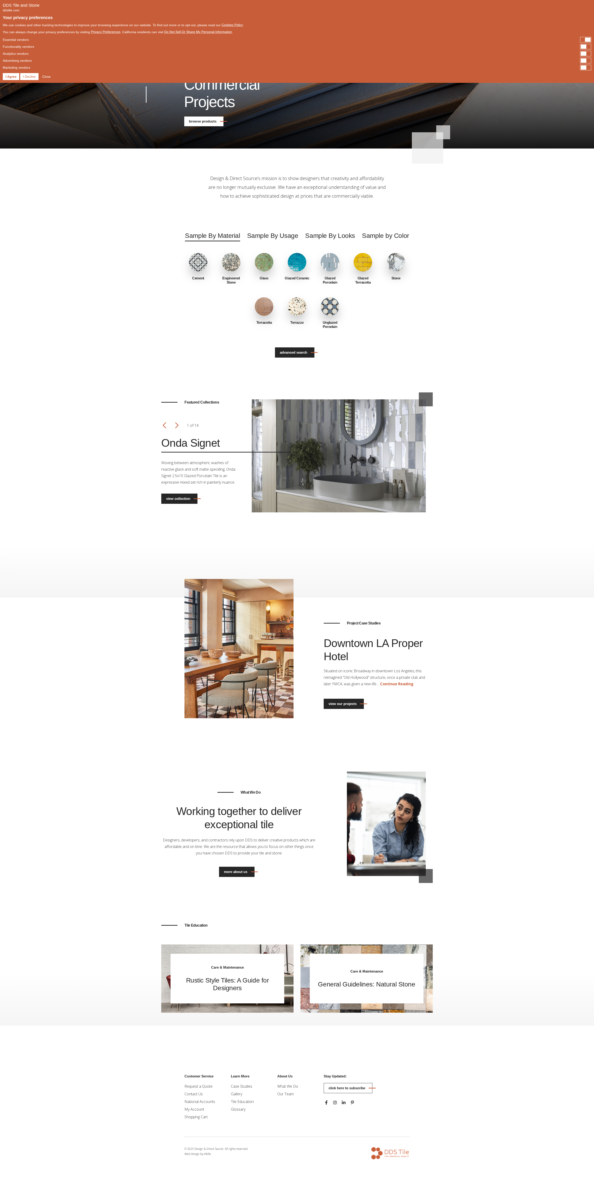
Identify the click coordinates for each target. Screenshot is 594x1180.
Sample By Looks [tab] (330, 235)
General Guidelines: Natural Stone (366, 984)
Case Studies (241, 1086)
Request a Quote (198, 1086)
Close (46, 76)
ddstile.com (11, 10)
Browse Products (202, 121)
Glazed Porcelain (330, 280)
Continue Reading (396, 683)
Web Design (192, 1154)
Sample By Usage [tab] (272, 235)
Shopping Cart (196, 1116)
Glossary (238, 1109)
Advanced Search (293, 352)
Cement (198, 278)
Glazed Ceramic (297, 278)
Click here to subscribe (347, 1088)
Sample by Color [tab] (385, 235)
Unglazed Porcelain (330, 324)
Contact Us (193, 1093)
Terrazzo (297, 322)
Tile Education (242, 1101)
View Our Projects (343, 704)
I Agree (11, 76)
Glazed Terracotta (363, 280)
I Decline (29, 76)
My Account (194, 1109)
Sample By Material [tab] (212, 235)
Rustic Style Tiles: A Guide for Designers (227, 984)
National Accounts (199, 1101)
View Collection (178, 499)
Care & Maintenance (227, 967)
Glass (264, 278)
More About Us (235, 872)
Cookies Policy (232, 25)
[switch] (297, 39)
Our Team (285, 1093)
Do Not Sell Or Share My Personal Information (198, 32)
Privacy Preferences (105, 32)
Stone (395, 278)
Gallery (236, 1093)
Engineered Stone (231, 280)
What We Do (287, 1086)
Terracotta (264, 322)
